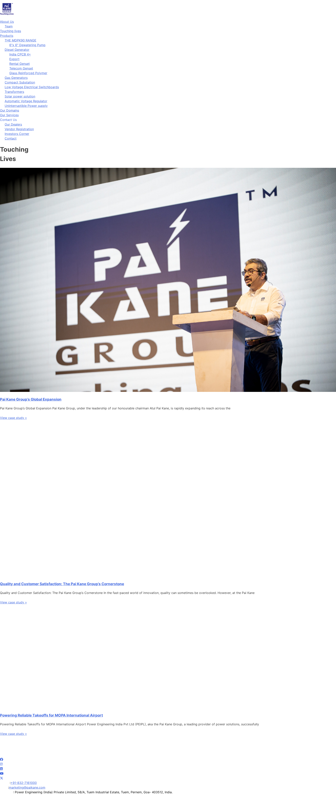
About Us (7, 22)
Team (9, 26)
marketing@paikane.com (27, 787)
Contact (11, 138)
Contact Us (295, 755)
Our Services (9, 115)
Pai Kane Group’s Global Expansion (30, 399)
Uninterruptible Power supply (26, 106)
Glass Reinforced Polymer (28, 73)
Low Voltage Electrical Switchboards (32, 87)
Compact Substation (20, 82)
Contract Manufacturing (237, 755)
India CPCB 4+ (20, 54)
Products (6, 36)
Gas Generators (16, 78)
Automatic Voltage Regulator (26, 101)
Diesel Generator (17, 50)
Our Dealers (13, 124)
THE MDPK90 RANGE (20, 40)
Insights (137, 755)
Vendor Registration (19, 129)
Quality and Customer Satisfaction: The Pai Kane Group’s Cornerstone (62, 584)
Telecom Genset (21, 68)
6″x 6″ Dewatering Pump (27, 45)
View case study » (13, 418)
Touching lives (10, 31)
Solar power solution (20, 96)
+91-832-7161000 (23, 783)
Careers (181, 755)
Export (14, 59)
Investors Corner (17, 134)
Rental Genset (19, 64)
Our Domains (9, 110)
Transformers (14, 92)
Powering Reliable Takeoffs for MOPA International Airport (51, 715)
